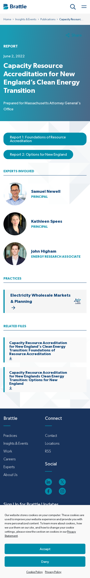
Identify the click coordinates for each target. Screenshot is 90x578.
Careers (9, 459)
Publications (48, 19)
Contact (51, 435)
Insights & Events (25, 19)
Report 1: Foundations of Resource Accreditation (38, 139)
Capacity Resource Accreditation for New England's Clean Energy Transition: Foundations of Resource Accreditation (38, 348)
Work (7, 451)
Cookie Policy (34, 572)
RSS (48, 451)
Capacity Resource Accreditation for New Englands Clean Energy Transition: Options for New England (38, 377)
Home (7, 19)
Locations (52, 443)
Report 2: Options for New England (38, 154)
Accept (45, 549)
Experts (9, 467)
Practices (10, 435)
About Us (10, 475)
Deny (45, 561)
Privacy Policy (53, 572)
